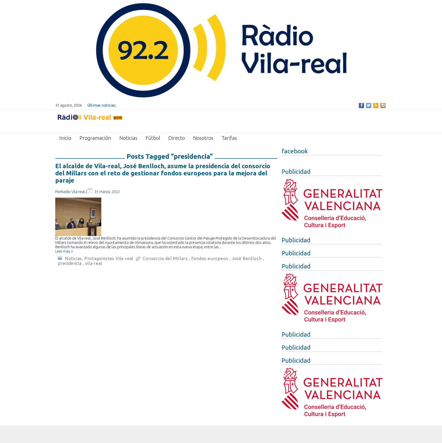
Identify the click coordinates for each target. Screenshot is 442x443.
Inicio (65, 138)
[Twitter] (368, 105)
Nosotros (203, 138)
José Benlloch (247, 258)
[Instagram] (383, 105)
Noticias (128, 138)
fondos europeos (209, 258)
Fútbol (153, 138)
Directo (176, 138)
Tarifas (229, 138)
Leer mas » (64, 251)
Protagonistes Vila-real (108, 258)
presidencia (70, 263)
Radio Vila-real (73, 191)
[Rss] (375, 105)
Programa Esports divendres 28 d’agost (151, 105)
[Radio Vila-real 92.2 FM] (89, 121)
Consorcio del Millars (165, 258)
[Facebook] (361, 105)
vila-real (93, 263)
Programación (95, 138)
